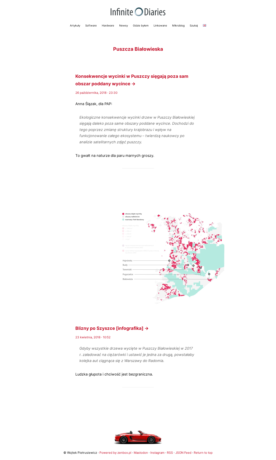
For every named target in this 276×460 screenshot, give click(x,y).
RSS (170, 453)
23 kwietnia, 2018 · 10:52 (93, 337)
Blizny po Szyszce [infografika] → (112, 328)
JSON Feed (183, 453)
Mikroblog (178, 25)
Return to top (203, 453)
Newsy (123, 25)
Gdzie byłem (141, 25)
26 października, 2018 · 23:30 (96, 93)
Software (91, 25)
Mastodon (141, 453)
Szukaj (194, 25)
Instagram (157, 453)
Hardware (108, 25)
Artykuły (75, 25)
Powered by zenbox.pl (115, 453)
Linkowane (160, 25)
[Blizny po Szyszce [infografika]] (138, 256)
